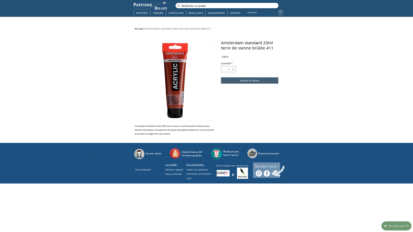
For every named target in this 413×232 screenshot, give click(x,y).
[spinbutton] (228, 69)
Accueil (139, 28)
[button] (280, 12)
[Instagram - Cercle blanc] (259, 173)
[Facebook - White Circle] (267, 173)
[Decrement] (224, 69)
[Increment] (233, 69)
